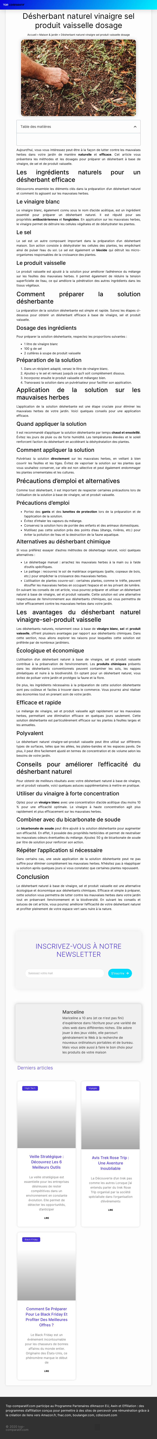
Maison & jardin (48, 34)
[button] (135, 126)
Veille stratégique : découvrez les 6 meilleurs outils (46, 1162)
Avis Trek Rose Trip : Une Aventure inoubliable (110, 1163)
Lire (46, 1218)
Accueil (31, 34)
